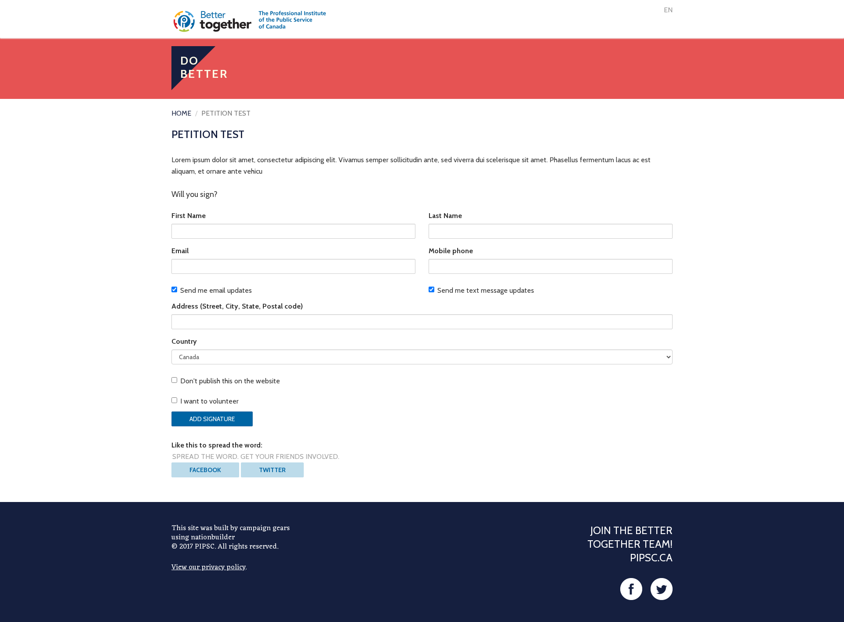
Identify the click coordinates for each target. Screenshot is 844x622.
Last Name (445, 215)
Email (180, 251)
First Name (188, 215)
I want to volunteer (209, 401)
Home (181, 113)
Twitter (272, 470)
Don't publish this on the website (230, 381)
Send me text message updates (485, 290)
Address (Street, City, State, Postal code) (237, 306)
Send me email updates (216, 290)
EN (668, 10)
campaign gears (265, 528)
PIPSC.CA (651, 557)
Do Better (204, 67)
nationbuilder (213, 537)
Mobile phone (451, 251)
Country (184, 341)
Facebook (205, 470)
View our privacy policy (208, 567)
